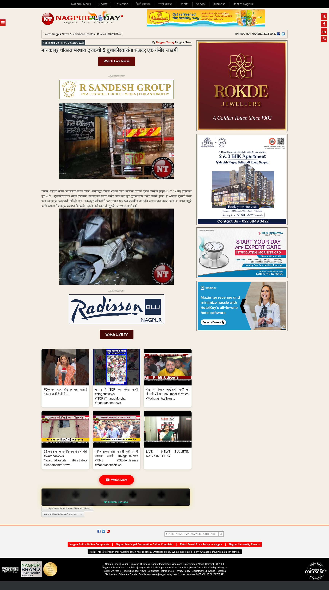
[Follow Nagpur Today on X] (103, 531)
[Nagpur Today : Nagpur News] (83, 19)
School (200, 4)
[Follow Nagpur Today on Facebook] (99, 531)
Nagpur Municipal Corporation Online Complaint (144, 544)
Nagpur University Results (244, 544)
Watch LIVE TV (116, 334)
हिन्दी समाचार (143, 4)
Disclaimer (197, 571)
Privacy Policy (183, 571)
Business (219, 4)
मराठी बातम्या (165, 4)
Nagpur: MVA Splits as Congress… (63, 514)
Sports (102, 4)
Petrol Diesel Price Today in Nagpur (201, 544)
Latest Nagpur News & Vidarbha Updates (69, 34)
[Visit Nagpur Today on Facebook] (278, 33)
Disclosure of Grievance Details (121, 574)
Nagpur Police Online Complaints (89, 544)
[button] (65, 378)
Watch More (119, 479)
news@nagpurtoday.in (163, 574)
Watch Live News (116, 61)
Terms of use (167, 571)
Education (121, 4)
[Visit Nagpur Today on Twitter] (283, 33)
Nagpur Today (165, 42)
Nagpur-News (138, 571)
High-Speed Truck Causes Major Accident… (67, 508)
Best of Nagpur (243, 4)
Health (184, 4)
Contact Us (153, 571)
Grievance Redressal (215, 571)
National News (81, 4)
